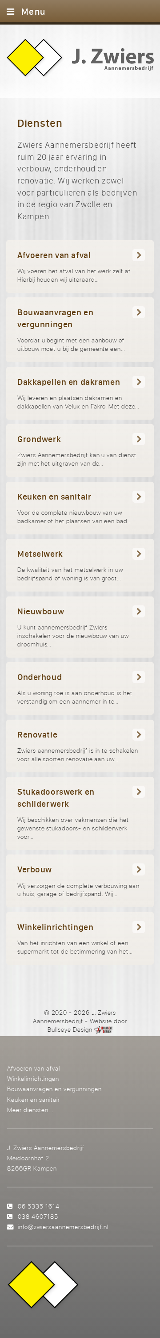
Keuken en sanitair (33, 1099)
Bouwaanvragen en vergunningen (54, 1088)
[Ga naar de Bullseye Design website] (103, 1029)
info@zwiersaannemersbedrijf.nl (63, 1226)
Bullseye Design (70, 1029)
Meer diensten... (30, 1109)
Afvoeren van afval (33, 1068)
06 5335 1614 (39, 1206)
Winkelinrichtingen (33, 1078)
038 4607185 (38, 1216)
